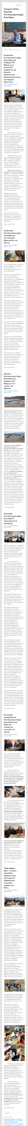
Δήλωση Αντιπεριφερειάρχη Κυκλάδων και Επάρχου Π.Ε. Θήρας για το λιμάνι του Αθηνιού (12, 381)
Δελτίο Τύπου (11, 224)
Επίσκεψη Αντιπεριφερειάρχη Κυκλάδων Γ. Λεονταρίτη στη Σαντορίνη (12, 518)
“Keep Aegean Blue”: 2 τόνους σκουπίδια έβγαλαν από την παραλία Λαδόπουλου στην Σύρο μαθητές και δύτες (10, 878)
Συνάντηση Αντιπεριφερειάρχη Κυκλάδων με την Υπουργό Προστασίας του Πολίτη (12, 236)
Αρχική (5, 45)
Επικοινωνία (12, 45)
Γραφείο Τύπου (7, 85)
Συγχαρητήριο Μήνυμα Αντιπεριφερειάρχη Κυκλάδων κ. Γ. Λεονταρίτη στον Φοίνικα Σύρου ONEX (13, 1120)
